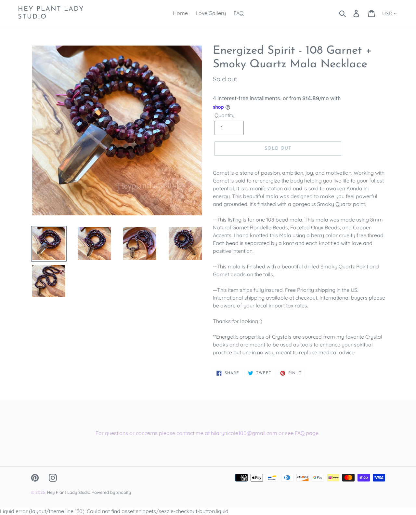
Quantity (224, 115)
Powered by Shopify (111, 492)
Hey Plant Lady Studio (51, 13)
